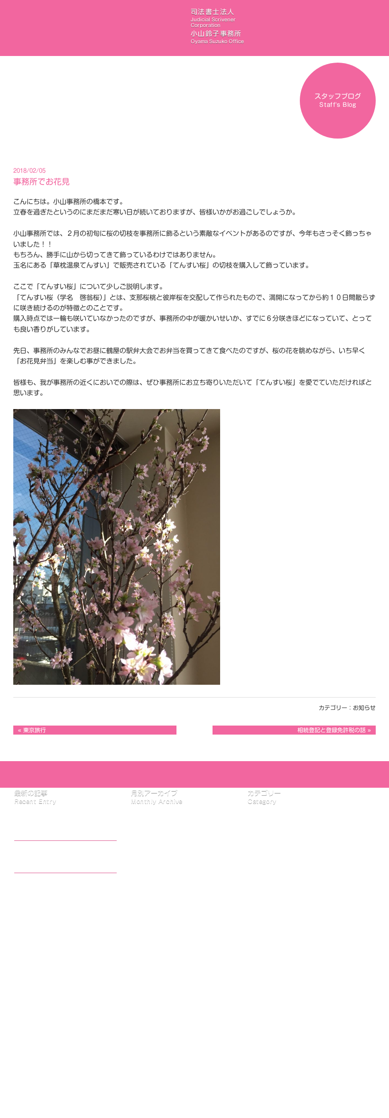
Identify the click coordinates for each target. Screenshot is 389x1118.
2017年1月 (164, 1005)
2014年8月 (164, 1037)
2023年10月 (166, 856)
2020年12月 (166, 898)
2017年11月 (166, 962)
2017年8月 (164, 973)
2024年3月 (164, 834)
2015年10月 (166, 1026)
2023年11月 (166, 845)
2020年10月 (166, 920)
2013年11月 (166, 1058)
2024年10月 (166, 824)
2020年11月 (166, 909)
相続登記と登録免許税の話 (331, 730)
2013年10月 (166, 1068)
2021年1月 (164, 888)
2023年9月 (164, 867)
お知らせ (364, 707)
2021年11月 (166, 877)
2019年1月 (164, 930)
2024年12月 (166, 814)
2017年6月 (164, 983)
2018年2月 (164, 952)
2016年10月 (166, 1015)
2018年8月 (164, 941)
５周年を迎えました (51, 888)
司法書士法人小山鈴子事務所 (217, 26)
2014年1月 (164, 1047)
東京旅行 (34, 730)
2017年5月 (164, 994)
